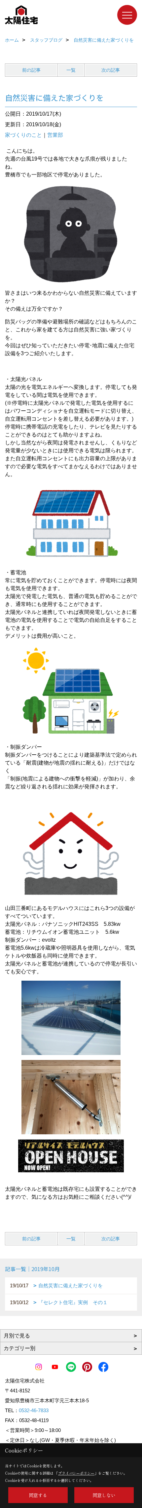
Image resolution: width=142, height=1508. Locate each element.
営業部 (55, 135)
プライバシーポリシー (76, 1473)
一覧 (71, 70)
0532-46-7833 (34, 1410)
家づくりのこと (23, 135)
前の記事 (31, 70)
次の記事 (110, 70)
